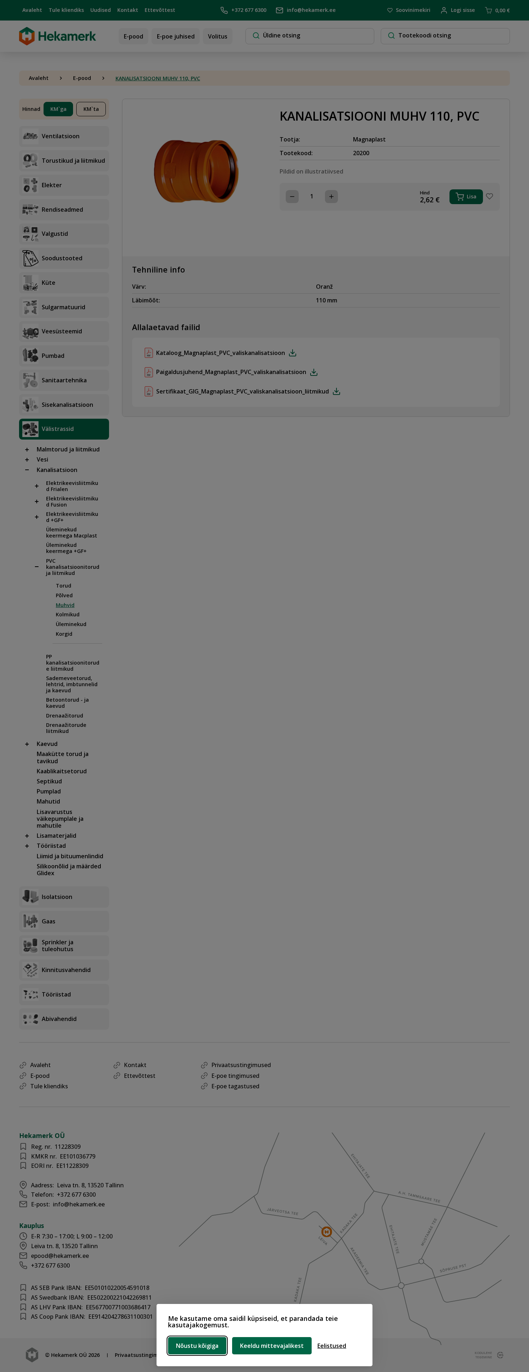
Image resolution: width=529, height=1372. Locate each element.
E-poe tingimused (235, 1076)
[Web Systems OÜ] (498, 1355)
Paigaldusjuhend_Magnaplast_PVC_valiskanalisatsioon (231, 372)
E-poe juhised (176, 36)
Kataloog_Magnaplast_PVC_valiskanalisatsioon (220, 353)
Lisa (471, 196)
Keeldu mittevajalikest (272, 1346)
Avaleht (32, 9)
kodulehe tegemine (483, 1355)
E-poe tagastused (235, 1086)
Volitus (217, 36)
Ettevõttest (160, 9)
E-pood (133, 36)
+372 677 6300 (248, 9)
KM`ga (58, 108)
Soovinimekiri (413, 10)
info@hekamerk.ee (311, 9)
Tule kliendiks (66, 9)
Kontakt (127, 9)
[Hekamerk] (57, 42)
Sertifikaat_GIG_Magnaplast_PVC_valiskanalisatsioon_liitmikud (242, 391)
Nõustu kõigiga (197, 1346)
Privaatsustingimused (241, 1065)
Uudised (100, 9)
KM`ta (91, 108)
